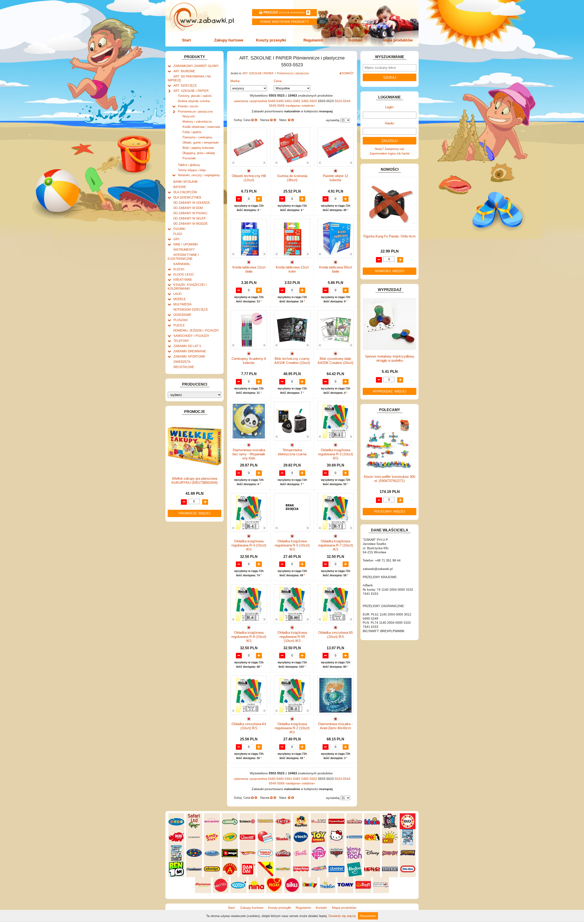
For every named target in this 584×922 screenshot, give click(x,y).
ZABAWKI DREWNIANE (189, 351)
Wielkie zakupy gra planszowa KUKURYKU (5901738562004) (195, 480)
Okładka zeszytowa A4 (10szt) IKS (249, 726)
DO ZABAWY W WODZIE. (191, 223)
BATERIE (179, 187)
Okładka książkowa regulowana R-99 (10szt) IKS (292, 637)
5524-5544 (342, 101)
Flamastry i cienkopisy (197, 137)
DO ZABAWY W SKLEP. (189, 218)
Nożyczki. (189, 116)
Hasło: (389, 123)
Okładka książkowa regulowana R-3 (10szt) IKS (335, 454)
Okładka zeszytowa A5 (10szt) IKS (335, 635)
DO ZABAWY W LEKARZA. (192, 202)
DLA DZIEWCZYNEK (187, 197)
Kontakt (355, 40)
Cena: (278, 81)
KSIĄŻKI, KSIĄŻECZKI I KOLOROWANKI (187, 286)
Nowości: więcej (389, 271)
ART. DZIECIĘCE (185, 85)
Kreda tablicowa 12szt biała (248, 269)
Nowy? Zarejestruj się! (389, 149)
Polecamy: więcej (389, 511)
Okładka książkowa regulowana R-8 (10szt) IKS (248, 637)
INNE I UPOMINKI (185, 244)
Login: (389, 107)
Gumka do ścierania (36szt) (292, 178)
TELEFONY (181, 341)
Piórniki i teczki (188, 106)
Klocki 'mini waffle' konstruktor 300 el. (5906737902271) (389, 479)
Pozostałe (189, 158)
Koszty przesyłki (271, 40)
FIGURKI (179, 229)
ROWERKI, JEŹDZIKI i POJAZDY (196, 330)
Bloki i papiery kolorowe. (198, 147)
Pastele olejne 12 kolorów (335, 178)
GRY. (176, 239)
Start (186, 40)
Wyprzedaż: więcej (389, 391)
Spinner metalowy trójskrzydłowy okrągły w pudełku (389, 358)
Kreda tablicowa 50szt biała (335, 269)
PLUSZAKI (180, 320)
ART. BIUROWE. (184, 71)
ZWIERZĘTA (181, 361)
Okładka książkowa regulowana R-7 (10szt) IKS (335, 545)
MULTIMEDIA (182, 304)
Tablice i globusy (189, 165)
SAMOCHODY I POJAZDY (191, 335)
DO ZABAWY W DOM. (188, 208)
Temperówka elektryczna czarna (292, 452)
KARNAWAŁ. (182, 264)
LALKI (177, 294)
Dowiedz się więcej (342, 916)
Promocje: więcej (194, 513)
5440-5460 (276, 101)
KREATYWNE (182, 279)
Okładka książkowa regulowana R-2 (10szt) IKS (292, 728)
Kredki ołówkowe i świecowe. (201, 127)
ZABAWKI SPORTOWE (189, 356)
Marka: (235, 81)
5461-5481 (293, 101)
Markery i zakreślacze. (197, 121)
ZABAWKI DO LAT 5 (187, 346)
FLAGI (177, 234)
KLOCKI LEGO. (183, 274)
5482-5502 (309, 101)
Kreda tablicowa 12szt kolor (292, 269)
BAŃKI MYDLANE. (186, 181)
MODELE (179, 299)
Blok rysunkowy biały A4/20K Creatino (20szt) (335, 361)
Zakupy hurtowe (228, 40)
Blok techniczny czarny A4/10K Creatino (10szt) (292, 361)
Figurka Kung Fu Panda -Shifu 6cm (389, 236)
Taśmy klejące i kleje (192, 170)
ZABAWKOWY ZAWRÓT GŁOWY (196, 66)
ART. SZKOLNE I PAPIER (191, 91)
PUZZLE (179, 325)
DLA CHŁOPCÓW (185, 192)
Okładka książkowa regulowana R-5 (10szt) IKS (292, 545)
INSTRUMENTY (184, 249)
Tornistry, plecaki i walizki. (195, 96)
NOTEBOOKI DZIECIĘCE (190, 309)
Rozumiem (368, 916)
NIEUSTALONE (183, 367)
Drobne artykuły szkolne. (194, 101)
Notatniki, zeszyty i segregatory (199, 175)
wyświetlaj (332, 120)
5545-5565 (277, 105)
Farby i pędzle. (192, 132)
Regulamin (313, 40)
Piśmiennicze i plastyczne (195, 111)
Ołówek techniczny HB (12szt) (249, 178)
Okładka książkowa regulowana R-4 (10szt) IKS (248, 545)
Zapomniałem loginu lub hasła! (390, 153)
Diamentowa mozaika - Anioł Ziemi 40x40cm (335, 726)
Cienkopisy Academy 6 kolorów (249, 361)
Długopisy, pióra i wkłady (198, 153)
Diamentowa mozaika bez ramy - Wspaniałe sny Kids (248, 454)
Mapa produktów (398, 40)
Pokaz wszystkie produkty (284, 21)
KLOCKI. (179, 269)
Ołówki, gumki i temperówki (200, 142)
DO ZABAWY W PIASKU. (190, 213)
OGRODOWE (182, 315)
